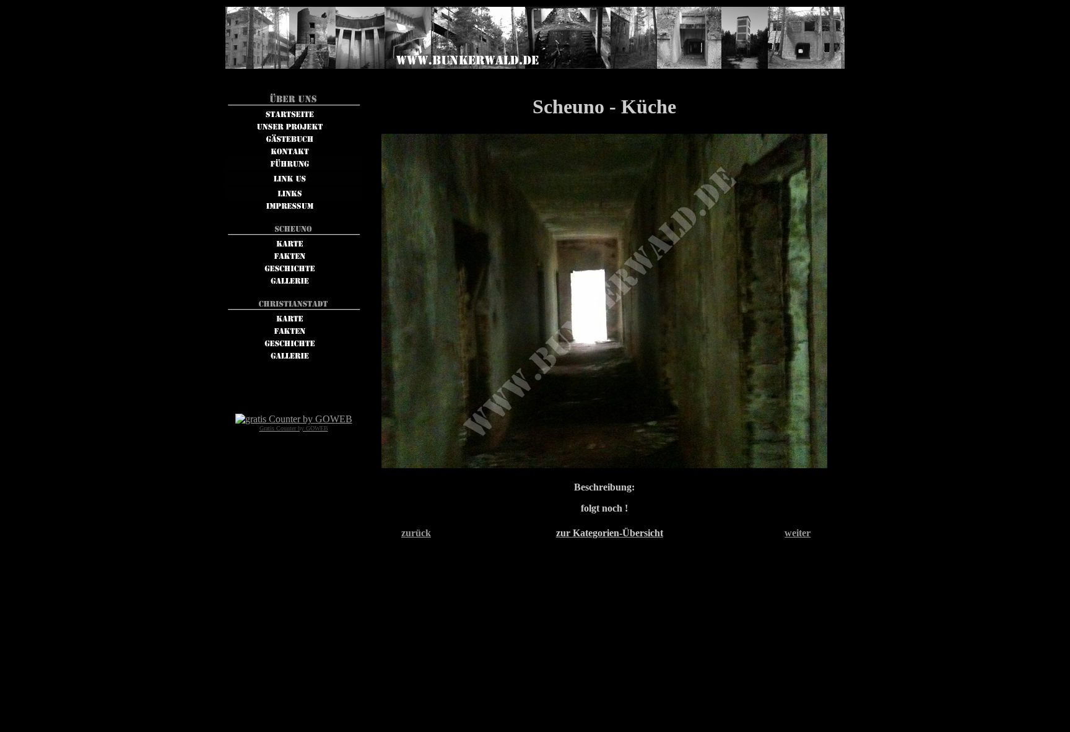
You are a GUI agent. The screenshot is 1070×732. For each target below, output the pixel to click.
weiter (798, 533)
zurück (416, 533)
